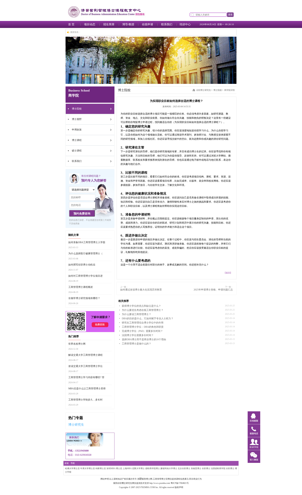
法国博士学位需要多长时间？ (138, 335)
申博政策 (77, 129)
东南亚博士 (196, 468)
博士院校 (77, 108)
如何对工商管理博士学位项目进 (85, 276)
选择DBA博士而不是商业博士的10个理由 (144, 339)
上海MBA (127, 468)
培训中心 (185, 24)
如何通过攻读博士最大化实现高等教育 (141, 289)
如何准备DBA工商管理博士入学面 (86, 242)
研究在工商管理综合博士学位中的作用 (142, 322)
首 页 (71, 24)
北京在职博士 (184, 468)
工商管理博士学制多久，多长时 (85, 399)
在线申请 (147, 24)
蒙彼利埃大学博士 (168, 468)
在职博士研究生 (203, 90)
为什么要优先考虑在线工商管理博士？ (142, 310)
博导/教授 (128, 24)
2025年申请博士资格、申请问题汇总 (213, 289)
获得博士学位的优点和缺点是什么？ (141, 306)
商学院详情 (229, 90)
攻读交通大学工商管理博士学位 (85, 366)
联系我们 (166, 24)
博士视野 (77, 119)
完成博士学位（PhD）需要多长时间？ (142, 331)
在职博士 (206, 468)
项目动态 (89, 24)
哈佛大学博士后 (72, 468)
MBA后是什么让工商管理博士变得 (87, 388)
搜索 (230, 14)
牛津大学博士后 (87, 468)
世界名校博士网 (76, 344)
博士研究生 (76, 424)
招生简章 (108, 24)
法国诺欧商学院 (218, 468)
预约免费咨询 (82, 213)
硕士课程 (77, 150)
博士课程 (77, 140)
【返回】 (228, 273)
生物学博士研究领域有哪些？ (84, 298)
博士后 (119, 468)
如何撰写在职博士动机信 (81, 264)
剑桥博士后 (100, 468)
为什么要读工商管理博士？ (136, 314)
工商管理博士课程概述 (80, 287)
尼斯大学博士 (138, 468)
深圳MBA (110, 468)
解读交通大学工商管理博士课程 (85, 355)
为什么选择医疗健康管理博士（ (85, 253)
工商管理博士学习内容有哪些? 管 (86, 377)
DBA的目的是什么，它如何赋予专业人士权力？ (147, 318)
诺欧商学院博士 (152, 468)
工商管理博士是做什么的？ (136, 343)
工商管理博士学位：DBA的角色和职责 (143, 327)
